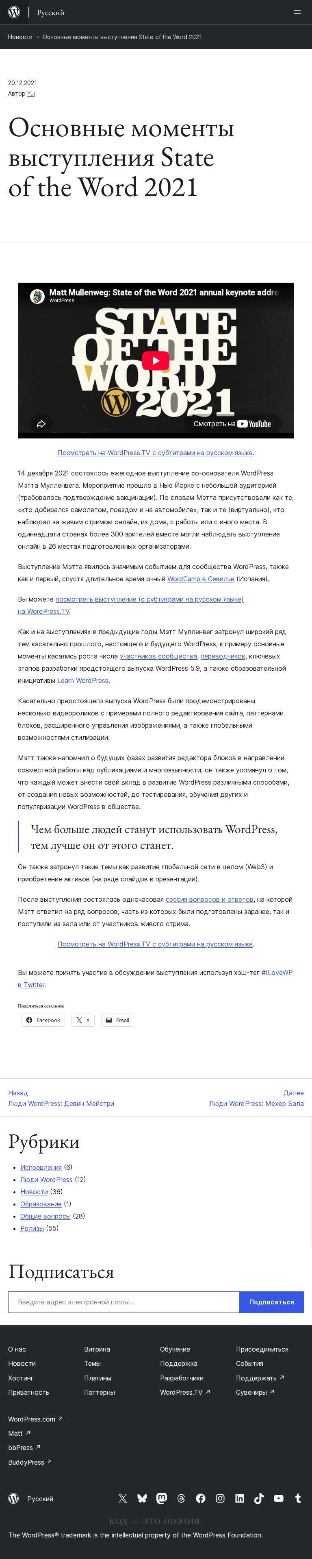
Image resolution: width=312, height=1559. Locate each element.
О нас (17, 1349)
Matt (19, 1433)
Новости (20, 36)
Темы (92, 1363)
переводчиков (223, 656)
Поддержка (178, 1363)
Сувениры (255, 1392)
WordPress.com (35, 1419)
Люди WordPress (46, 1179)
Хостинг (21, 1378)
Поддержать (260, 1378)
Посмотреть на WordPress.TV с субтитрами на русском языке (155, 453)
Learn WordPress (82, 680)
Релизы (32, 1228)
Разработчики (182, 1378)
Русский (40, 1499)
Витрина (97, 1349)
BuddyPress (30, 1462)
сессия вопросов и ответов (210, 899)
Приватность (28, 1392)
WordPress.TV (185, 1392)
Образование (41, 1204)
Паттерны (99, 1392)
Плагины (97, 1378)
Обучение (175, 1349)
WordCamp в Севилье (200, 579)
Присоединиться (262, 1349)
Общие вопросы (45, 1216)
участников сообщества (158, 656)
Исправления (41, 1167)
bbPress (24, 1447)
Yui (31, 93)
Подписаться (271, 1302)
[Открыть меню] (299, 12)
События (249, 1363)
